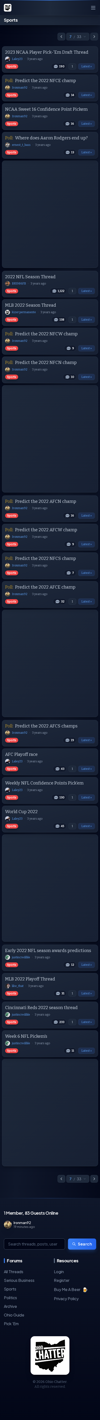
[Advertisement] (50, 214)
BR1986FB (19, 283)
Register (61, 1280)
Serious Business (19, 1280)
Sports (11, 66)
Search (85, 1243)
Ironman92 (19, 87)
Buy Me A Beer (71, 1289)
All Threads (13, 1271)
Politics (10, 1297)
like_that (18, 986)
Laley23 (17, 59)
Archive (10, 1306)
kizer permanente (24, 312)
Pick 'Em (11, 1323)
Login (59, 1271)
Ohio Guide (14, 1314)
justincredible (21, 957)
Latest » (86, 66)
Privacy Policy (66, 1298)
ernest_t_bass (21, 145)
